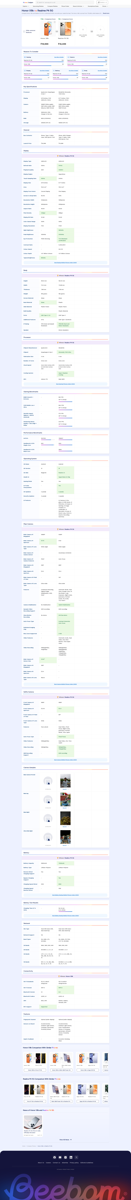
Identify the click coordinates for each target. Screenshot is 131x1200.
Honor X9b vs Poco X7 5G (35, 1070)
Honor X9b (45, 38)
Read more (106, 13)
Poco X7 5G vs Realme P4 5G (35, 1101)
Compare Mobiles (52, 6)
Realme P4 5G (63, 38)
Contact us (56, 1162)
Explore (25, 6)
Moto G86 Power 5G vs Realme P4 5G (62, 1101)
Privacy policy (74, 1162)
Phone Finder (65, 6)
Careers (48, 1162)
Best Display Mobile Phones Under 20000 (65, 262)
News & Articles (77, 6)
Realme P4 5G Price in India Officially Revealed (32, 1131)
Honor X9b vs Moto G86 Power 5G (61, 1070)
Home (23, 1146)
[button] (65, 782)
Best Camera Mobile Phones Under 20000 (65, 684)
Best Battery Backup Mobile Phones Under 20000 (65, 895)
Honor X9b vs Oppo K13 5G (88, 1070)
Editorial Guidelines (86, 1162)
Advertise (65, 1162)
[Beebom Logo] (28, 2)
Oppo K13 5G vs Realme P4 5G (88, 1101)
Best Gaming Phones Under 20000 (65, 384)
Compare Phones (31, 1146)
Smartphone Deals (93, 6)
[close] (54, 22)
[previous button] (25, 1062)
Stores (104, 6)
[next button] (106, 1062)
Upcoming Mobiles (38, 6)
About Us (41, 1162)
